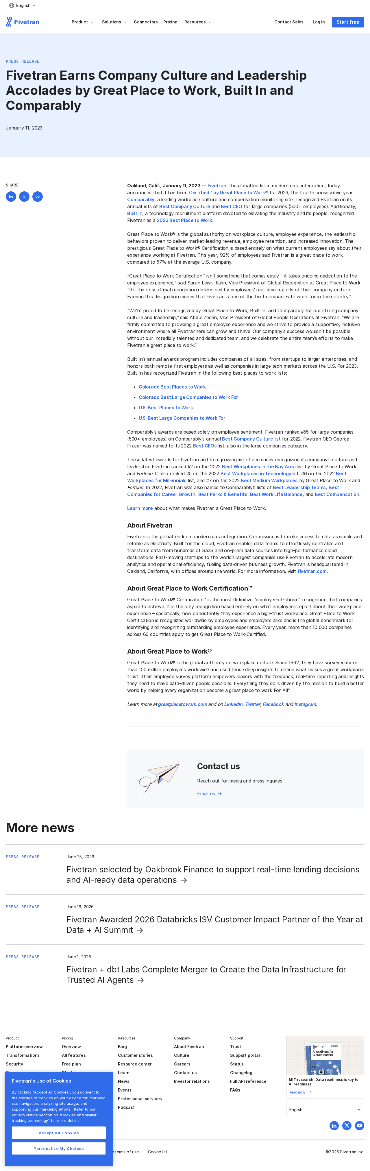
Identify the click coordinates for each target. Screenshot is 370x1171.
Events (125, 1089)
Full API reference (248, 1081)
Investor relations (192, 1081)
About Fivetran (189, 1046)
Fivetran (217, 185)
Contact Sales (289, 21)
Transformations (23, 1055)
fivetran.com (312, 571)
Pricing (170, 21)
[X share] (24, 196)
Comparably (140, 199)
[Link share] (37, 196)
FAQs (235, 1089)
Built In (134, 213)
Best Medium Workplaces (269, 480)
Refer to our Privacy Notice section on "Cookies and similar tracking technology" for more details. (54, 1115)
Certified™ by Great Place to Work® (228, 192)
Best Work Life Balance (276, 494)
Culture (181, 1055)
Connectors (146, 21)
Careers (182, 1063)
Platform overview (24, 1046)
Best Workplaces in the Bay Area (259, 466)
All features (74, 1055)
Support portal (245, 1055)
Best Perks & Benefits (222, 494)
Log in (319, 21)
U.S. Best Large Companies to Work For (182, 418)
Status (237, 1063)
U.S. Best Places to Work (166, 407)
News (123, 1081)
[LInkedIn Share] (11, 196)
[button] (22, 5)
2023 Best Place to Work (184, 220)
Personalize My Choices (59, 1148)
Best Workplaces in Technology (256, 473)
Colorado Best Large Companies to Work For (188, 397)
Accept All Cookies (59, 1133)
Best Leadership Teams (299, 487)
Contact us (185, 1072)
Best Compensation (337, 494)
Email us (206, 793)
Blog (122, 1046)
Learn (124, 1072)
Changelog (241, 1072)
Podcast (126, 1107)
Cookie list (157, 1151)
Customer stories (135, 1055)
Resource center (135, 1063)
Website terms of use (119, 1151)
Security (14, 1063)
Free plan (71, 1063)
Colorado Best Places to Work (172, 387)
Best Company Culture (184, 206)
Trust (235, 1046)
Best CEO (231, 206)
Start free (348, 22)
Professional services (140, 1098)
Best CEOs (205, 446)
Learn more (140, 508)
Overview (71, 1046)
